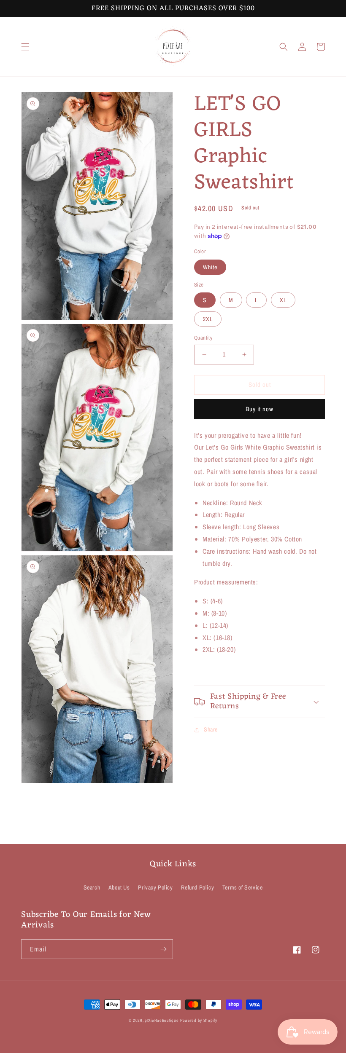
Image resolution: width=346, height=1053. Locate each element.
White (210, 267)
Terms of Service (242, 887)
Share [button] (211, 729)
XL (283, 300)
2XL (208, 319)
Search (92, 887)
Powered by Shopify (198, 1020)
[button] (25, 47)
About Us (119, 887)
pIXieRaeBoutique (161, 1020)
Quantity (203, 337)
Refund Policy (197, 887)
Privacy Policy (155, 887)
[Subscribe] (163, 949)
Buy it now (259, 409)
